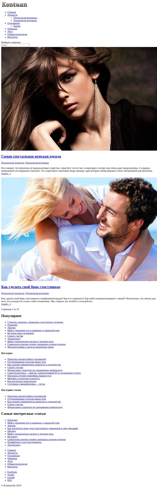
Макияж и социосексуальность (23, 378)
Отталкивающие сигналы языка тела (26, 362)
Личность (12, 15)
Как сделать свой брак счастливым (30, 287)
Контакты (12, 37)
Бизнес (17, 26)
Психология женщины (25, 17)
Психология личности (12, 162)
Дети (10, 31)
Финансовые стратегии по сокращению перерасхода (34, 370)
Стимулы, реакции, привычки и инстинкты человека (35, 322)
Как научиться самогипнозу (21, 381)
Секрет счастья (15, 336)
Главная (11, 12)
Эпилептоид (13, 338)
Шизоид (11, 431)
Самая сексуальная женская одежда (31, 156)
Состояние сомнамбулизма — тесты (26, 384)
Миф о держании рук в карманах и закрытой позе (33, 330)
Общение (12, 28)
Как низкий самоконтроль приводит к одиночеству (34, 364)
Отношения (13, 23)
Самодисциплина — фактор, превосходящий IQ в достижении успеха (44, 373)
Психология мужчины (25, 20)
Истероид (12, 436)
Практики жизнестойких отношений (26, 359)
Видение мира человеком (20, 333)
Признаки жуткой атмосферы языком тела (29, 375)
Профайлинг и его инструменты (24, 442)
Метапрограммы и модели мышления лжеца (30, 347)
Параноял (12, 325)
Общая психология (17, 34)
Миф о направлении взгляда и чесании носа (30, 341)
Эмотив (11, 327)
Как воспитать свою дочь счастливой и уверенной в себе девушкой (42, 428)
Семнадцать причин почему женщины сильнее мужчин (36, 344)
